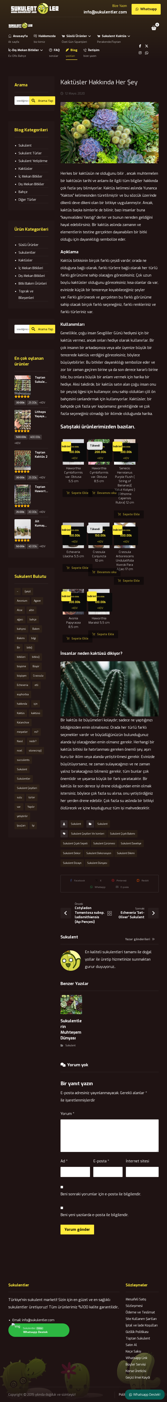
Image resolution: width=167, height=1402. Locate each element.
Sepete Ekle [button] (79, 493)
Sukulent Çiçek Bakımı (122, 833)
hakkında (22, 703)
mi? (36, 732)
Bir (18, 647)
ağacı (20, 619)
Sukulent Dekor (72, 853)
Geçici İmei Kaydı (138, 1377)
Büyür (36, 666)
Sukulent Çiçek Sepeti (75, 843)
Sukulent (76, 824)
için (35, 703)
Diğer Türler (27, 199)
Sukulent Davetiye (131, 843)
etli (36, 685)
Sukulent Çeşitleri (27, 788)
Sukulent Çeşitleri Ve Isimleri (87, 833)
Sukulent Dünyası (97, 863)
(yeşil (28, 591)
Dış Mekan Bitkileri (32, 276)
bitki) (29, 647)
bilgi (33, 638)
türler (32, 797)
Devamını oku (106, 493)
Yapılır (31, 807)
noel (19, 750)
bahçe (33, 619)
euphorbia (23, 694)
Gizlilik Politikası (137, 1332)
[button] (154, 28)
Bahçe (23, 192)
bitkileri (21, 657)
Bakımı (21, 638)
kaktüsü (35, 713)
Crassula (38, 675)
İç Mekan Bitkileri (31, 268)
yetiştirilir (22, 816)
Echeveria (22, 685)
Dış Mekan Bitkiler (31, 184)
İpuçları (21, 825)
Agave (37, 600)
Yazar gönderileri (138, 939)
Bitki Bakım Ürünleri (33, 283)
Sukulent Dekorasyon (98, 853)
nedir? (32, 741)
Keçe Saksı (133, 1351)
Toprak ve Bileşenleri (26, 294)
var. (19, 807)
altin (31, 610)
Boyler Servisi (136, 1364)
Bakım (36, 629)
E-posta (101, 1161)
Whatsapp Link (136, 1358)
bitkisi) (36, 657)
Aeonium (22, 600)
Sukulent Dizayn (72, 863)
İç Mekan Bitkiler (30, 176)
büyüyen (21, 675)
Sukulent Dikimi (126, 853)
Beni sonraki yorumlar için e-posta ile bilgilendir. (100, 1194)
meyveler (22, 732)
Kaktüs (21, 713)
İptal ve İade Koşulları (142, 1325)
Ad (64, 1161)
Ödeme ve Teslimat (140, 1312)
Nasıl (20, 741)
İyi (33, 825)
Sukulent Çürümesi (104, 843)
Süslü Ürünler (28, 245)
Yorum (67, 1113)
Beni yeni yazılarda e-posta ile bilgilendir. (94, 1214)
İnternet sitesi (137, 1161)
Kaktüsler (26, 169)
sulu (19, 797)
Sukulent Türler (30, 153)
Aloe (19, 610)
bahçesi (21, 629)
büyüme (21, 666)
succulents (23, 760)
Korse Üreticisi (136, 1371)
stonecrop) (35, 750)
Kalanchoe (23, 722)
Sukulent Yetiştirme (33, 161)
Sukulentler (27, 252)
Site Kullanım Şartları (141, 1319)
